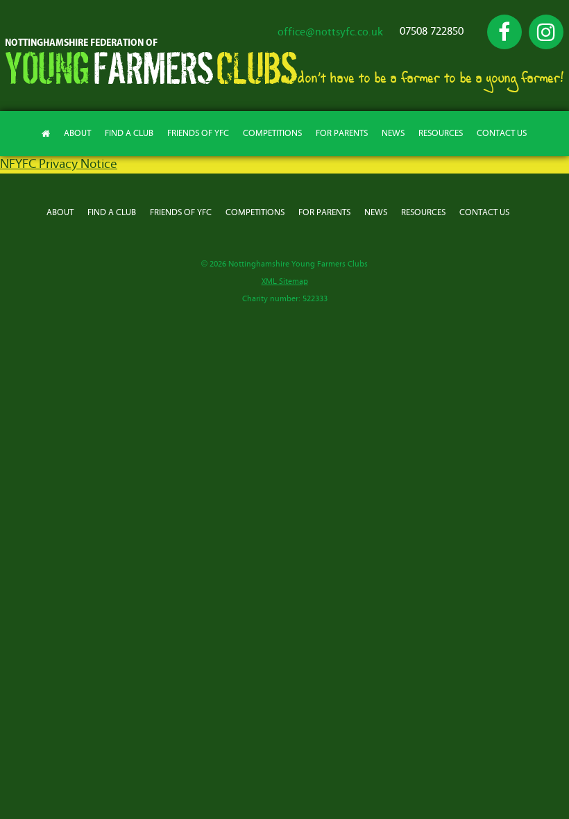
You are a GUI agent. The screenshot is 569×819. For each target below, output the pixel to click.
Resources (440, 133)
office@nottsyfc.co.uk (330, 32)
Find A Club (129, 133)
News (393, 133)
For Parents (342, 133)
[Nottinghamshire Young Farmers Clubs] (151, 81)
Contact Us (502, 133)
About (77, 133)
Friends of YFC (198, 133)
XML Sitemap (285, 281)
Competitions (272, 133)
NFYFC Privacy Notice (58, 164)
